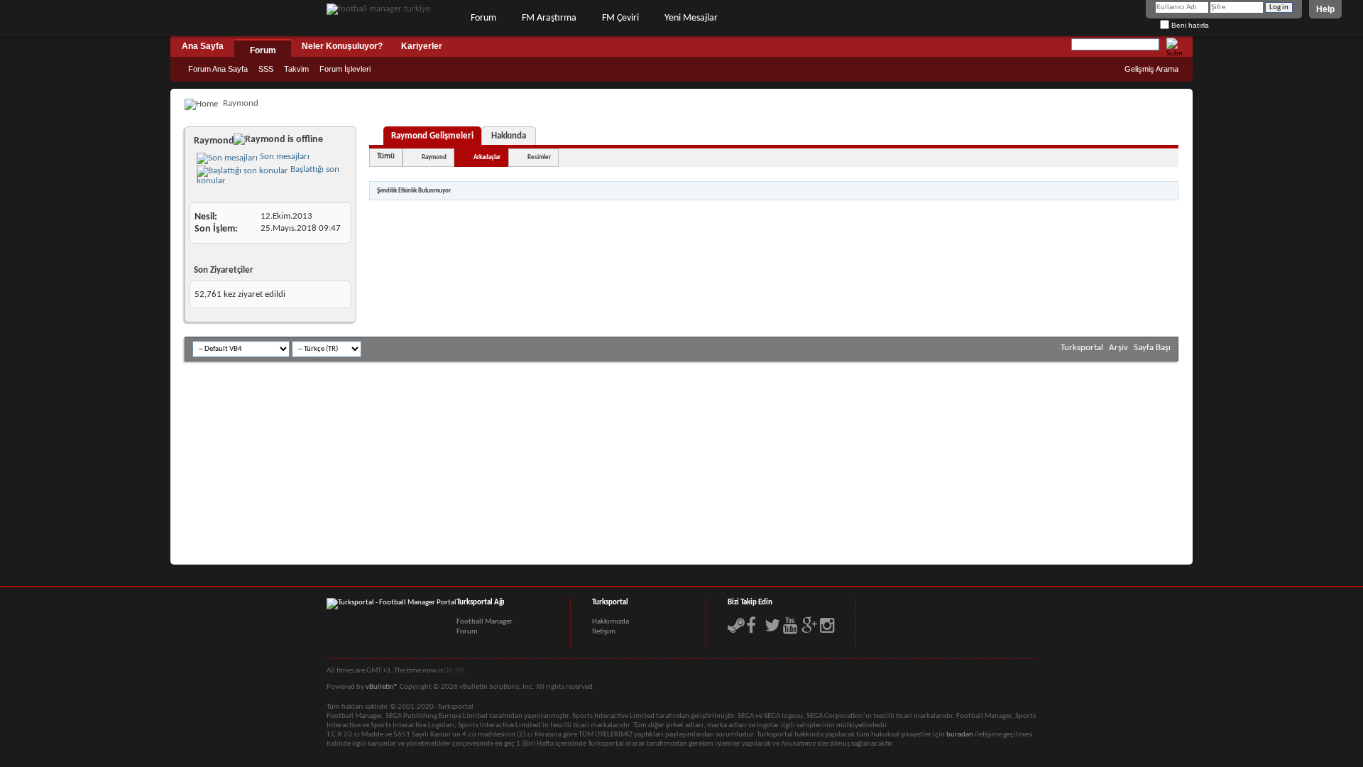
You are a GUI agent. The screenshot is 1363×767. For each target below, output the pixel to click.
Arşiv (1118, 347)
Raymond (434, 157)
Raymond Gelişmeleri (432, 136)
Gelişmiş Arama (1151, 69)
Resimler (539, 157)
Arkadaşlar (487, 157)
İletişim (603, 632)
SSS (265, 69)
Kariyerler (421, 46)
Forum (483, 18)
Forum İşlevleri (345, 69)
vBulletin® (382, 687)
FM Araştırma (549, 18)
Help (1325, 9)
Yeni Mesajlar (691, 18)
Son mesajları (284, 156)
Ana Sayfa (203, 46)
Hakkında (508, 136)
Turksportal (1082, 347)
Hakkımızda (610, 622)
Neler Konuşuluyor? (342, 46)
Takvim (296, 69)
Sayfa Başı (1152, 347)
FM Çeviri (620, 18)
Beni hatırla (1189, 25)
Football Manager (484, 622)
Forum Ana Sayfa (218, 69)
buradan (959, 735)
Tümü (386, 157)
